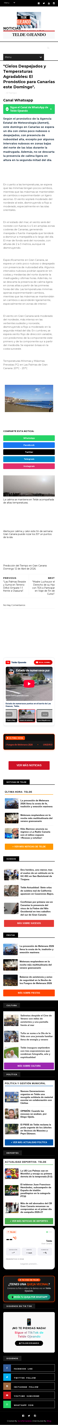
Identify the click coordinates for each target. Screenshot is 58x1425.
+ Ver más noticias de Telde (29, 849)
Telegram (29, 459)
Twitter (29, 452)
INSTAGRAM (20, 1390)
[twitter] (44, 3)
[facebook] (39, 3)
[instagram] (54, 3)
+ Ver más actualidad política (29, 1145)
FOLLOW (31, 1381)
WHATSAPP (20, 1408)
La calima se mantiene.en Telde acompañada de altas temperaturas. (28, 501)
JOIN (31, 1408)
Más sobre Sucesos (29, 926)
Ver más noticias (29, 768)
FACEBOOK (20, 1371)
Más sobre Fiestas (29, 995)
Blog (49, 1423)
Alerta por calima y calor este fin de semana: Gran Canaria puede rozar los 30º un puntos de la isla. (28, 534)
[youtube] (49, 3)
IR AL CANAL (45, 662)
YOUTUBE (19, 1399)
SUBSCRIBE (33, 1399)
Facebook (29, 445)
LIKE (30, 1371)
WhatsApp (29, 438)
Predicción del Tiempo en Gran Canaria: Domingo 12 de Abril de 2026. (25, 567)
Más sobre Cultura (29, 1068)
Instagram (29, 466)
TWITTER (19, 1381)
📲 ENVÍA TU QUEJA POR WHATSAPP (29, 1299)
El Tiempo (11, 93)
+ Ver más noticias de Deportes (29, 1223)
